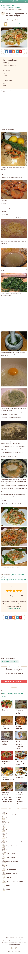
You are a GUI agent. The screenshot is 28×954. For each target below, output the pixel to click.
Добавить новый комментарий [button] (14, 681)
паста (11, 577)
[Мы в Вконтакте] (12, 948)
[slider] (14, 591)
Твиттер (17, 51)
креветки (18, 577)
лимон (8, 577)
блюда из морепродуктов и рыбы (15, 580)
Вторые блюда (14, 574)
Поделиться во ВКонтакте (6, 51)
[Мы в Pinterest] (16, 948)
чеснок (22, 577)
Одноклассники (13, 51)
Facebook (10, 51)
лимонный (11, 579)
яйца (5, 577)
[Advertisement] (14, 109)
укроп (2, 579)
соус (15, 577)
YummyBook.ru (14, 1)
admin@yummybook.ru (14, 608)
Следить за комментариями (10, 661)
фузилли (6, 579)
